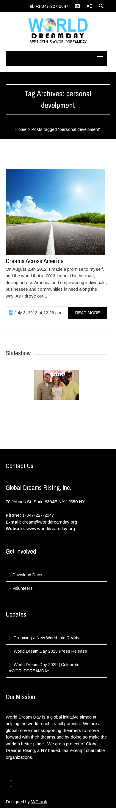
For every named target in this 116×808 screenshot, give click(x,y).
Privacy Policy (26, 780)
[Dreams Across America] (55, 212)
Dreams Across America (35, 260)
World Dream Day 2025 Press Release (50, 651)
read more (87, 312)
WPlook (39, 801)
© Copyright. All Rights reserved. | (42, 786)
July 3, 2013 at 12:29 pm (37, 312)
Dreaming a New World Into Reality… (48, 637)
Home (20, 129)
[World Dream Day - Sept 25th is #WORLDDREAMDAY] (58, 28)
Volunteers (22, 588)
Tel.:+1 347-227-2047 (47, 6)
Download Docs (27, 574)
